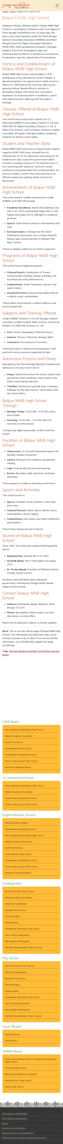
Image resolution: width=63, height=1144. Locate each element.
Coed (29, 651)
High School (38, 651)
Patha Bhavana (12, 1034)
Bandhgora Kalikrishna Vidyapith (21, 1074)
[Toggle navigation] (57, 6)
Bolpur (5, 1123)
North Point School (14, 742)
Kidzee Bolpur (12, 922)
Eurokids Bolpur (12, 916)
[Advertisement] (31, 688)
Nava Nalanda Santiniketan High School (24, 730)
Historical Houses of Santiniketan (18, 1133)
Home (5, 11)
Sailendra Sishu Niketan (16, 823)
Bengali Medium (18, 651)
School (13, 11)
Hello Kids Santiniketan (16, 904)
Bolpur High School (14, 1087)
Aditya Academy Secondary (19, 736)
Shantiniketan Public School (18, 748)
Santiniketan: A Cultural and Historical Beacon (24, 1137)
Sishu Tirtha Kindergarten (17, 935)
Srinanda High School (15, 1068)
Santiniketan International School (20, 829)
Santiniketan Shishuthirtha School (21, 754)
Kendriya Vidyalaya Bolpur (18, 767)
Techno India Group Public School (21, 761)
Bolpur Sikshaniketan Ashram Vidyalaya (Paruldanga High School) (31, 1060)
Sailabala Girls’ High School (18, 1080)
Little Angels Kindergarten (17, 941)
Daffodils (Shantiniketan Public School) (23, 947)
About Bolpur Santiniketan (15, 1113)
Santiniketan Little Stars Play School (22, 929)
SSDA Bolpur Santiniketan (14, 1118)
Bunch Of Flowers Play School (19, 891)
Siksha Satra (11, 1040)
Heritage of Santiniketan (13, 1128)
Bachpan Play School (15, 910)
